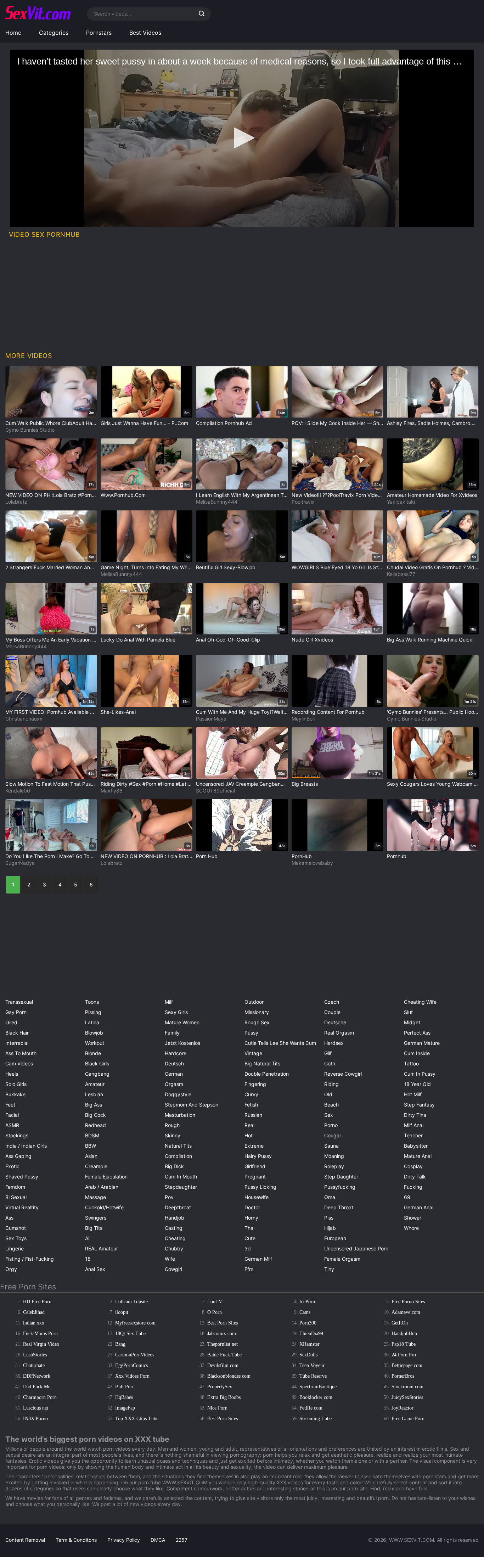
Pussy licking (260, 1187)
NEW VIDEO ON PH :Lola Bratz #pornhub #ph (51, 495)
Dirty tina (415, 1115)
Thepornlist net (222, 1344)
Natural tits (178, 1146)
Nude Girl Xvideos (312, 640)
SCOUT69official (215, 791)
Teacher (413, 1135)
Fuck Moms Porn (40, 1333)
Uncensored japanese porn (356, 1248)
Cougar (332, 1135)
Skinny (172, 1135)
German (174, 1074)
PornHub (302, 856)
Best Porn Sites (222, 1323)
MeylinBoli (303, 719)
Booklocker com (315, 1397)
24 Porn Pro (404, 1354)
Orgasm (174, 1084)
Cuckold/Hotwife (104, 1207)
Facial (12, 1115)
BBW (90, 1146)
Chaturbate (34, 1365)
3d (247, 1248)
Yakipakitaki (401, 502)
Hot (248, 1135)
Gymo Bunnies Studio (30, 430)
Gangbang (97, 1074)
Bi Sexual (16, 1197)
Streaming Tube (315, 1418)
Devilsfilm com (222, 1365)
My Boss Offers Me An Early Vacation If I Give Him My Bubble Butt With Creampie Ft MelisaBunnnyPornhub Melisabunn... (51, 640)
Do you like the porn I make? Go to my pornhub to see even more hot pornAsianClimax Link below (51, 856)
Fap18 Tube (404, 1344)
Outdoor (254, 1002)
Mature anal (418, 1156)
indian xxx (33, 1323)
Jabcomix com (221, 1333)
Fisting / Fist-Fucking (29, 1259)
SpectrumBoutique (318, 1386)
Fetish (251, 1105)
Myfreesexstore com (135, 1323)
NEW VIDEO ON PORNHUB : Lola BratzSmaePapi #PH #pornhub (146, 856)
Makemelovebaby (312, 863)
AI (87, 1238)
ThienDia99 (311, 1333)
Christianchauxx (24, 719)
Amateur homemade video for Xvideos (432, 495)
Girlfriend (254, 1166)
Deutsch (174, 1063)
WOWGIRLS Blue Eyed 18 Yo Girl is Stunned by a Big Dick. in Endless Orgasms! (337, 567)
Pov (169, 1197)
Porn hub (207, 856)
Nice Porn (217, 1408)
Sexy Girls (176, 1012)
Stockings (16, 1135)
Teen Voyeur (312, 1365)
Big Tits (93, 1228)
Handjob (174, 1218)
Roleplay (334, 1166)
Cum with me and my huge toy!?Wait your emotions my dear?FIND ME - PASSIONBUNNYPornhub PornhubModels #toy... (242, 712)
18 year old (417, 1084)
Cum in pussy (419, 1074)
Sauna (331, 1146)
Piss (328, 1218)
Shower (412, 1218)
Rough (172, 1125)
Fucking (413, 1187)
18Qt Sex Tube (130, 1333)
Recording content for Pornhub (328, 712)
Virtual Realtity (22, 1207)
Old (328, 1094)
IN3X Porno (35, 1418)
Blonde (93, 1053)
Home (13, 32)
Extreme (254, 1146)
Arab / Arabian (101, 1187)
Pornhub (396, 856)
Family (172, 1033)
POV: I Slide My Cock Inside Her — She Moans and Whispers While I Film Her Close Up (337, 423)
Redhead (95, 1125)
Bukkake (15, 1094)
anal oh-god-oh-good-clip (228, 640)
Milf (169, 1002)
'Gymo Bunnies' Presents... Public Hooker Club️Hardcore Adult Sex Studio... (433, 712)
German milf (258, 1259)
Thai (249, 1228)
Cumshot (15, 1228)
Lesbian (94, 1094)
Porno (331, 1125)
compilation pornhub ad (224, 423)
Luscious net (35, 1408)
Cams (304, 1312)
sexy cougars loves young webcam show (433, 784)
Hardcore (175, 1053)
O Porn (214, 1312)
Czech (331, 1002)
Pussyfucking (339, 1187)
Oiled (11, 1022)
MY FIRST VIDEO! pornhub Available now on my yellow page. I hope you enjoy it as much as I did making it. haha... (51, 712)
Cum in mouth (181, 1177)
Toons (92, 1002)
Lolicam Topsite (131, 1301)
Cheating (175, 1238)
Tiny (329, 1269)
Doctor (252, 1207)
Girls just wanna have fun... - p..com (144, 423)
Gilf (328, 1053)
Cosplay (413, 1166)
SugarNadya (20, 863)
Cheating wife (420, 1002)
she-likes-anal (118, 712)
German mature (422, 1043)
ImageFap (125, 1408)
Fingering (255, 1084)
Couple (332, 1012)
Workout (94, 1043)
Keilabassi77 (401, 574)
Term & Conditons (76, 1540)
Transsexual (19, 1002)
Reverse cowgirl (343, 1074)
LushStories (35, 1354)
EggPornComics (131, 1365)
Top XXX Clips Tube (136, 1418)
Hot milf (413, 1094)
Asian (91, 1156)
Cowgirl (173, 1269)
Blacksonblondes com (229, 1376)
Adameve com (406, 1312)
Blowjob (94, 1033)
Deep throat (338, 1207)
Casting (173, 1228)
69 (407, 1197)
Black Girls (97, 1063)
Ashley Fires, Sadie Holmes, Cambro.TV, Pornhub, (433, 423)
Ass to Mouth (20, 1053)
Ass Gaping (18, 1156)
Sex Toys (16, 1238)
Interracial (16, 1043)
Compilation (178, 1156)
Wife (170, 1259)
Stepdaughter (181, 1187)
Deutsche (335, 1022)
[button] (242, 137)
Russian (253, 1115)
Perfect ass (417, 1033)
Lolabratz (16, 502)
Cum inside (417, 1053)
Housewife (256, 1197)
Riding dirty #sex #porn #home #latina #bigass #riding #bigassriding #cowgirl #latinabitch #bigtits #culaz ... (146, 784)
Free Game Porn (408, 1418)
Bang (120, 1344)
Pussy (251, 1033)
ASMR (12, 1125)
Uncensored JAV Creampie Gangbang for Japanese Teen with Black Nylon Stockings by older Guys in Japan (242, 784)
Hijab (330, 1228)
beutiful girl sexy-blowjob (225, 567)
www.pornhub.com (123, 495)
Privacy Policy (123, 1540)
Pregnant (255, 1177)
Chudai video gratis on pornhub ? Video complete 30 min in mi (433, 567)
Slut (408, 1012)
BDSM (92, 1135)
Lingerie (14, 1248)
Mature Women (182, 1022)
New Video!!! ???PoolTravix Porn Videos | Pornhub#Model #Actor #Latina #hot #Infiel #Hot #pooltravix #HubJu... (337, 495)
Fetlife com (310, 1408)
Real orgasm (339, 1033)
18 (88, 1259)
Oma (329, 1197)
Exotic (12, 1166)
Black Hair (17, 1033)
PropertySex (219, 1386)
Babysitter (416, 1146)
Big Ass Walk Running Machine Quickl (430, 640)
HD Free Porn (37, 1301)
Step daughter (341, 1177)
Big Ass (93, 1105)
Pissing (93, 1012)
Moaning (334, 1156)
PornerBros (403, 1376)
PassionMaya (211, 719)
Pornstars (99, 32)
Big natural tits (262, 1063)
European (335, 1238)
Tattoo (411, 1063)
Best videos (145, 32)
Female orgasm (342, 1259)
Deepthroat (178, 1207)
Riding (331, 1084)
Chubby (174, 1248)
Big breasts (305, 784)
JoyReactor (402, 1408)
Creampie (96, 1166)
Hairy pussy (258, 1156)
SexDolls (308, 1354)
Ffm (248, 1269)
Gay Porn (16, 1012)
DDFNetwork (36, 1376)
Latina (92, 1022)
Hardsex (334, 1043)
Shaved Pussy (21, 1177)
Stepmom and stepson (191, 1105)
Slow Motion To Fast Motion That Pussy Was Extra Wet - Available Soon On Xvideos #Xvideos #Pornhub (51, 784)
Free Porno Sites (408, 1301)
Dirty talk (415, 1177)
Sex (328, 1115)
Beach (331, 1105)
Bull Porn (125, 1386)
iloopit (121, 1312)
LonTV (214, 1301)
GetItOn (400, 1323)
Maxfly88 (112, 791)
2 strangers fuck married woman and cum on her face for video (51, 567)
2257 (181, 1540)
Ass (9, 1218)
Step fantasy (419, 1105)
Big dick (174, 1166)
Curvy (251, 1094)
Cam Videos (19, 1063)
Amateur (95, 1084)
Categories (53, 32)
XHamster (309, 1344)
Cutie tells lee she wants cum (280, 1043)
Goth (329, 1063)
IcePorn (307, 1301)
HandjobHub (404, 1333)
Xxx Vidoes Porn (132, 1376)
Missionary (256, 1012)
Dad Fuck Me (36, 1386)
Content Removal (25, 1540)
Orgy (11, 1269)
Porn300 (307, 1323)
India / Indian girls (26, 1146)
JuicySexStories (407, 1397)
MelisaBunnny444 (216, 502)
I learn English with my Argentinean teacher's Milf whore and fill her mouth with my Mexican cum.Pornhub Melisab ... (242, 495)
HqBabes (124, 1397)
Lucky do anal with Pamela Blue (138, 640)
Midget (412, 1022)
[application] (242, 138)
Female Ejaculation (106, 1177)
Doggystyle (178, 1094)
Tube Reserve (313, 1376)
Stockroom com (407, 1386)
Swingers (95, 1218)
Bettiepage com (407, 1365)
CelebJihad (34, 1312)
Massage (95, 1197)
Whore (411, 1228)
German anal (418, 1207)
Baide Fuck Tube (224, 1354)
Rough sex (257, 1022)
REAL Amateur (101, 1248)
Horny (251, 1218)
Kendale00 (17, 791)
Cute (249, 1238)
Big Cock (95, 1115)
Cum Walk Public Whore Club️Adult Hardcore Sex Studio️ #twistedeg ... (51, 423)
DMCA (158, 1540)
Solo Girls (16, 1084)
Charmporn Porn (40, 1397)
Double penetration (266, 1074)
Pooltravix (303, 502)
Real (249, 1125)
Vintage (253, 1053)
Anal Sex (95, 1269)
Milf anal (413, 1125)
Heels (11, 1074)
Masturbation (180, 1115)
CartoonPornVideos (134, 1354)
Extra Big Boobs (224, 1397)
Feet (10, 1105)
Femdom (15, 1187)
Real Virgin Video (41, 1344)
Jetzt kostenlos (182, 1043)
